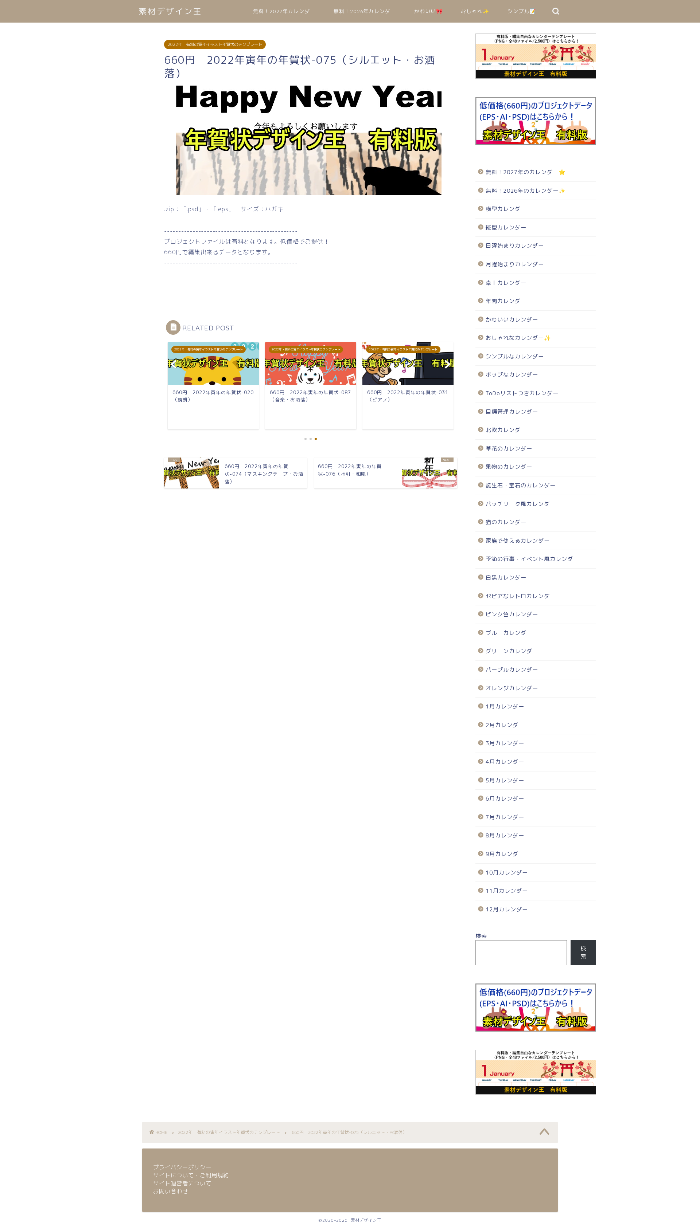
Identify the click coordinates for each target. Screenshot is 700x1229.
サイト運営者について (182, 1183)
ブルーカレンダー (509, 633)
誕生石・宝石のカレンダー (521, 485)
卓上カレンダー (506, 283)
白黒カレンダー (506, 577)
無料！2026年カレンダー (365, 11)
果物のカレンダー (509, 467)
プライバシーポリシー (182, 1167)
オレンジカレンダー (512, 688)
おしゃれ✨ (475, 11)
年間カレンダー (506, 301)
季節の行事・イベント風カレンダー (532, 559)
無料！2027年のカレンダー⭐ (526, 172)
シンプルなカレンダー (515, 356)
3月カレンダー (505, 743)
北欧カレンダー (506, 430)
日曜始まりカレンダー (515, 246)
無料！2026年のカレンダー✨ (526, 191)
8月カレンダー (505, 835)
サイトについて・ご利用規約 (191, 1175)
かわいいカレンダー (512, 319)
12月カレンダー (507, 909)
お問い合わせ (170, 1191)
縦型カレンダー (506, 227)
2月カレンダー (505, 725)
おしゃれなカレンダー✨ (518, 338)
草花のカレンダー (509, 448)
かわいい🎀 (428, 11)
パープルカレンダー (512, 670)
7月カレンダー (505, 817)
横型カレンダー (506, 209)
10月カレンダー (507, 872)
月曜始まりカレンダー (515, 264)
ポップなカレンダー (512, 374)
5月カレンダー (505, 780)
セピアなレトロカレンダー (521, 596)
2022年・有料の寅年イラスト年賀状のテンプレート (215, 44)
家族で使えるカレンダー (518, 541)
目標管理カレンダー (512, 412)
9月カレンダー (505, 854)
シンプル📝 (522, 11)
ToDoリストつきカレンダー (522, 393)
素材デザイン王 (170, 11)
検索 (481, 936)
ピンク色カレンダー (512, 614)
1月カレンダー (505, 706)
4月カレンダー (505, 762)
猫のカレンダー (506, 522)
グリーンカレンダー (512, 651)
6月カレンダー (505, 798)
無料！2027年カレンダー (284, 11)
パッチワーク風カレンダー (521, 504)
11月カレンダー (507, 891)
